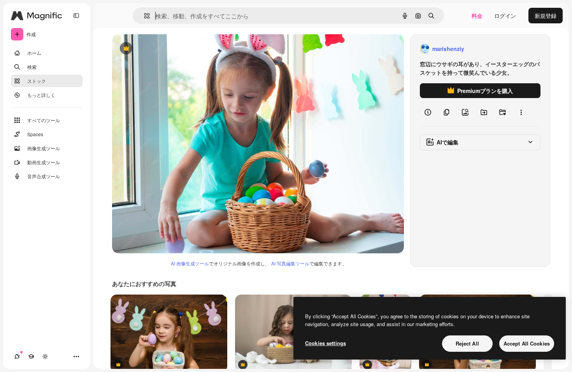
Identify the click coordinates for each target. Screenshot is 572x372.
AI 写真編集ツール (290, 263)
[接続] (17, 356)
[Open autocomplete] (143, 16)
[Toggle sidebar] (76, 15)
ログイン (505, 15)
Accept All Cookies (527, 343)
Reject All (467, 343)
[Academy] (31, 356)
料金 (477, 15)
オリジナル (165, 49)
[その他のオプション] (521, 112)
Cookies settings (325, 343)
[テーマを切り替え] (45, 356)
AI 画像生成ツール (190, 263)
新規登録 (545, 15)
